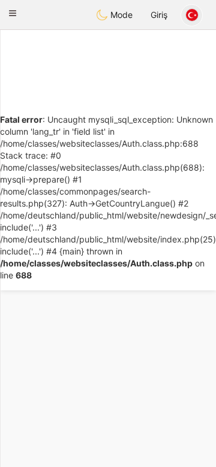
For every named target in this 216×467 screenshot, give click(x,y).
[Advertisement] (108, 63)
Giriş (159, 15)
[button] (12, 13)
